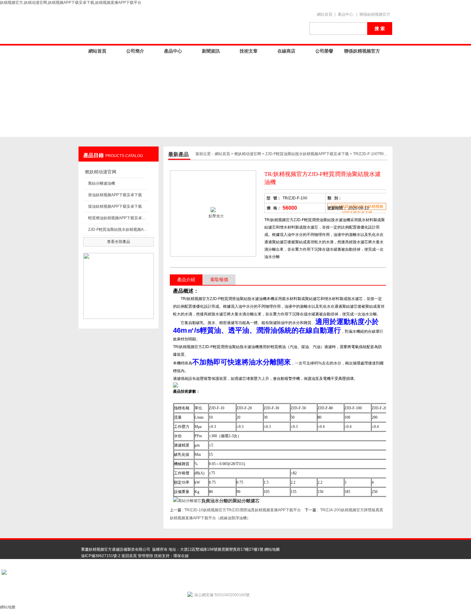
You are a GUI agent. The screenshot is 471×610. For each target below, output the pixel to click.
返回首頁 (129, 556)
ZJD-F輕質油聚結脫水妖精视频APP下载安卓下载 (118, 229)
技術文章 (249, 51)
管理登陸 (145, 556)
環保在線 (181, 556)
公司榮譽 (324, 51)
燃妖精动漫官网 (100, 171)
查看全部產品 (118, 241)
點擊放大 (216, 216)
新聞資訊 (211, 51)
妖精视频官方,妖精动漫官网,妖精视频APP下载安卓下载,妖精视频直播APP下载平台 (70, 2)
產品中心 (345, 14)
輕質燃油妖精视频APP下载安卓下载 (118, 218)
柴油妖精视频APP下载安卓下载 (115, 195)
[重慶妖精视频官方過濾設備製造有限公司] (190, 24)
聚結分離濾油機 (101, 183)
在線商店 (286, 51)
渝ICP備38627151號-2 (100, 556)
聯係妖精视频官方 (374, 14)
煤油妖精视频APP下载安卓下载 (115, 206)
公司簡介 (135, 51)
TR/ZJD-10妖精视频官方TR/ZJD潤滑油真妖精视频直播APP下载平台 (242, 510)
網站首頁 (324, 14)
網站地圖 (272, 549)
